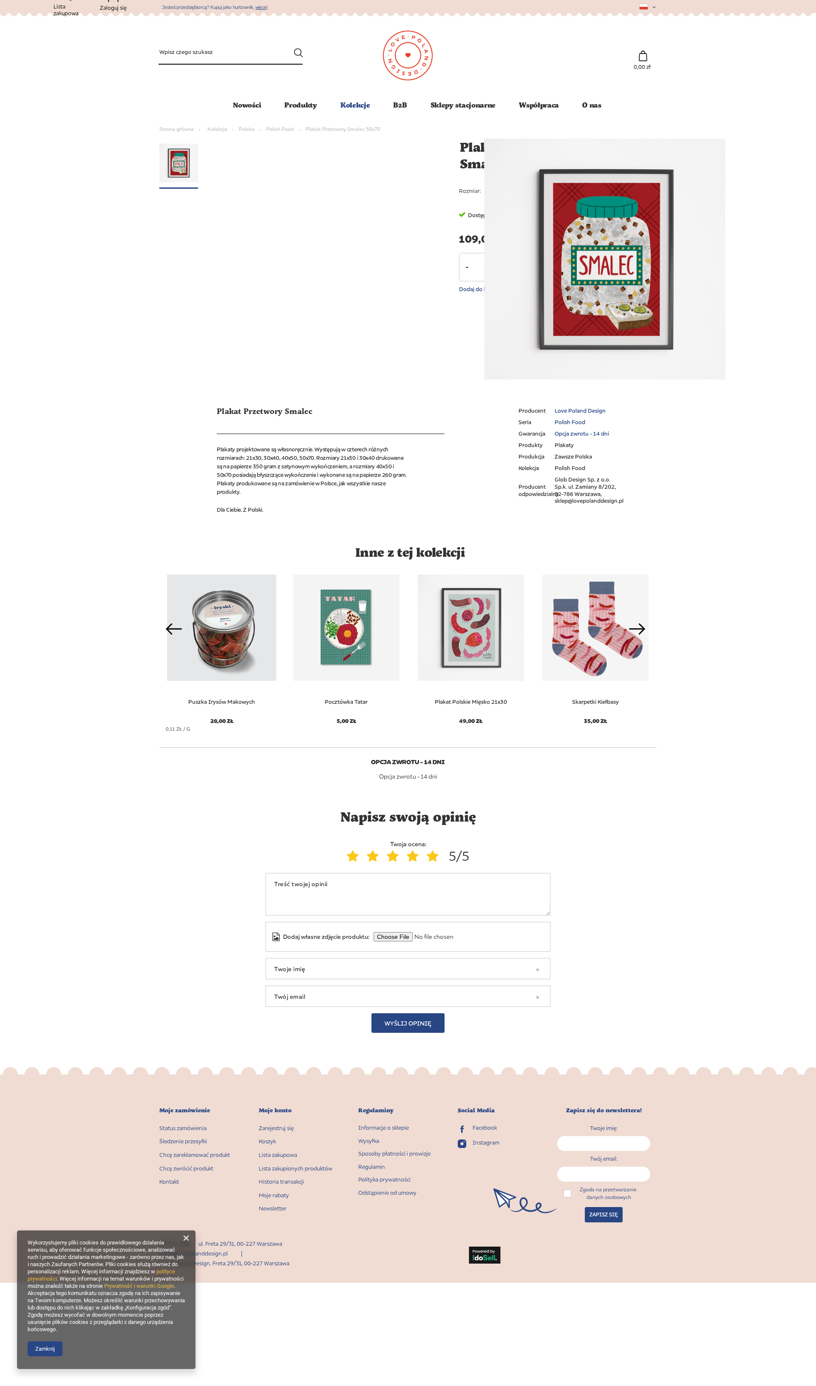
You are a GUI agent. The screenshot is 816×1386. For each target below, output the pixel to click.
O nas (591, 105)
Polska (247, 129)
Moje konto (275, 1110)
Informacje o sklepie (383, 1128)
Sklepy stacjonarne (463, 105)
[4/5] (414, 856)
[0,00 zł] (643, 51)
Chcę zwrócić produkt (186, 1168)
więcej (261, 7)
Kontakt (169, 1182)
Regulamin (371, 1167)
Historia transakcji (281, 1182)
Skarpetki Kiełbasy (595, 701)
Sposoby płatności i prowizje (394, 1154)
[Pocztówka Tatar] (346, 628)
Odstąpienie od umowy (387, 1193)
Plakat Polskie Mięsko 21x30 (471, 701)
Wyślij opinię (408, 1023)
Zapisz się (603, 1214)
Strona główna (176, 129)
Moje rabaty (274, 1195)
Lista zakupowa (278, 1155)
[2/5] (374, 856)
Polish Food (280, 129)
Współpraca (539, 105)
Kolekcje (355, 105)
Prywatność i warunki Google (139, 1286)
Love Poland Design (580, 410)
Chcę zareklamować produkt (194, 1155)
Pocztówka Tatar (346, 701)
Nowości (247, 105)
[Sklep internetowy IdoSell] (485, 1256)
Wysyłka (368, 1141)
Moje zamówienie (184, 1110)
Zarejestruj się (276, 1128)
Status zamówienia (183, 1128)
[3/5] (394, 856)
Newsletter (272, 1208)
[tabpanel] (346, 644)
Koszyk (267, 1141)
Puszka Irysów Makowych (221, 701)
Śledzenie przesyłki (183, 1141)
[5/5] (434, 856)
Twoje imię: (604, 1128)
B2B (400, 105)
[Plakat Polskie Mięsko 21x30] (471, 628)
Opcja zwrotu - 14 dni (582, 433)
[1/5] (355, 856)
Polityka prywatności (384, 1179)
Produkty (300, 105)
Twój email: (604, 1158)
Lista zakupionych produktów (295, 1168)
